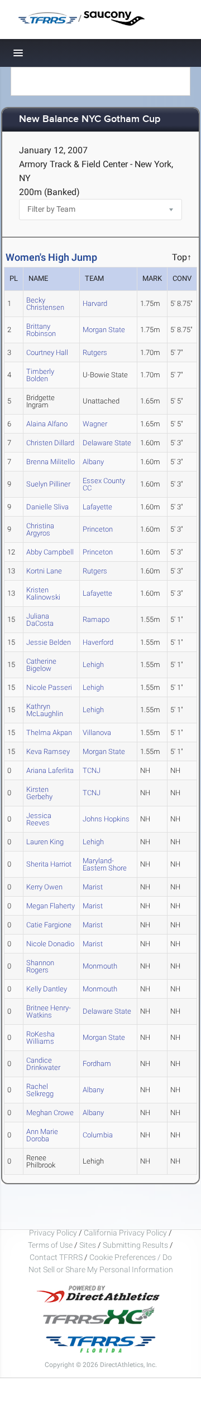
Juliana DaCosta (40, 619)
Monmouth (100, 966)
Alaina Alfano (47, 424)
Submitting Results (135, 1244)
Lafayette (97, 507)
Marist (93, 887)
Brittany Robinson (41, 330)
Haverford (98, 642)
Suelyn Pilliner (48, 484)
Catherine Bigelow (41, 665)
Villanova (97, 732)
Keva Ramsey (48, 751)
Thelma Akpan (49, 732)
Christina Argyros (40, 529)
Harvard (95, 303)
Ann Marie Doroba (42, 1135)
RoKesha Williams (40, 1037)
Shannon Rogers (40, 966)
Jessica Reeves (38, 819)
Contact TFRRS (57, 1257)
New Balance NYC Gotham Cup (89, 119)
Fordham (97, 1063)
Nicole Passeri (49, 687)
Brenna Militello (50, 462)
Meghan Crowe (50, 1112)
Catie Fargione (48, 925)
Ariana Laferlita (50, 770)
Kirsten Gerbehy (39, 793)
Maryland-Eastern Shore (105, 864)
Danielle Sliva (47, 507)
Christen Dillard (50, 443)
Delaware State (107, 443)
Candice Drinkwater (43, 1064)
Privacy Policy (53, 1232)
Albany (93, 462)
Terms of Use (50, 1244)
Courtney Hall (47, 352)
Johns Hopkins (106, 819)
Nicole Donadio (50, 944)
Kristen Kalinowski (43, 593)
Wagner (95, 424)
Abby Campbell (50, 552)
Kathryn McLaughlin (44, 710)
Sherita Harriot (48, 864)
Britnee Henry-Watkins (48, 1011)
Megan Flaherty (50, 906)
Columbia (98, 1135)
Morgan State (104, 329)
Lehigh (93, 664)
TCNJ (91, 770)
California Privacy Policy (125, 1232)
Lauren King (45, 842)
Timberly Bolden (40, 375)
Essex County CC (104, 484)
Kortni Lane (44, 571)
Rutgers (95, 352)
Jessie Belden (48, 642)
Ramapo (96, 619)
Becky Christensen (45, 304)
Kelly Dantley (46, 989)
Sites (87, 1244)
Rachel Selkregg (40, 1090)
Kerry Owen (44, 887)
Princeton (98, 529)
